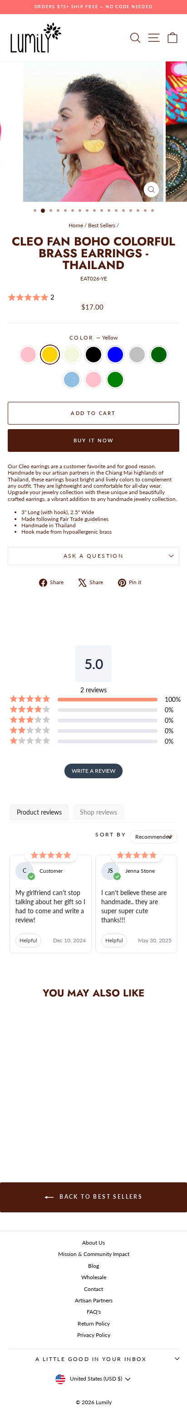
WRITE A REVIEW (93, 770)
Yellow (50, 354)
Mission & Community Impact (93, 1254)
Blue (115, 354)
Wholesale (93, 1277)
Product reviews (39, 812)
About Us (93, 1242)
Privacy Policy (93, 1334)
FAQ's (94, 1311)
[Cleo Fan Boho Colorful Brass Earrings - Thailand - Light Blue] (35, 1129)
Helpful (28, 940)
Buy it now (93, 440)
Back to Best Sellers (100, 1196)
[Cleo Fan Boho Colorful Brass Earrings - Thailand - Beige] (35, 1121)
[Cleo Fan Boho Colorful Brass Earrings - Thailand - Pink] (14, 1121)
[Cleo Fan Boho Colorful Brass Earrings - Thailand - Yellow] (24, 1121)
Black (93, 354)
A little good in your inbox (91, 1359)
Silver (137, 354)
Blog (93, 1265)
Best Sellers (101, 225)
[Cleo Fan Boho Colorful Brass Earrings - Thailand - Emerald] (24, 1129)
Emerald (159, 354)
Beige (72, 354)
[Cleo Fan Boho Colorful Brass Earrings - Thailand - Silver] (66, 1121)
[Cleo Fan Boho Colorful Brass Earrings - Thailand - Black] (45, 1121)
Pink (28, 354)
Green (115, 379)
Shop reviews (98, 812)
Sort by (110, 834)
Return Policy (94, 1323)
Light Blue (72, 379)
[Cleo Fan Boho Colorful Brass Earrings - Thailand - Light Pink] (45, 1129)
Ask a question (94, 555)
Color (93, 338)
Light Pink (93, 379)
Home (76, 225)
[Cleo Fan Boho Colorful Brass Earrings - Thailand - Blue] (56, 1121)
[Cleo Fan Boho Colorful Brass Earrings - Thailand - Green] (56, 1129)
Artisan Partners (94, 1300)
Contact (93, 1289)
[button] (93, 297)
